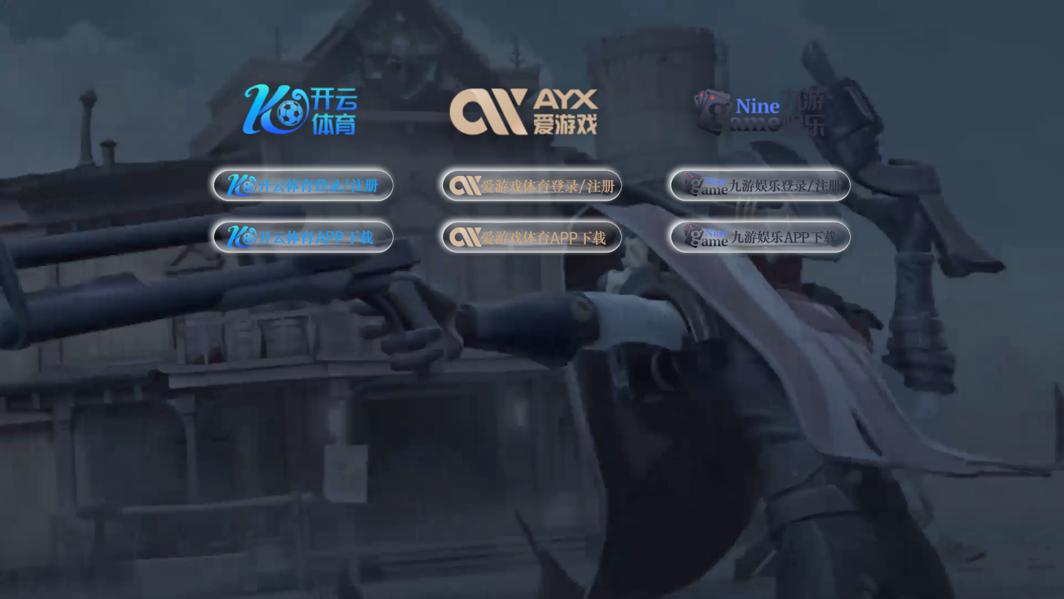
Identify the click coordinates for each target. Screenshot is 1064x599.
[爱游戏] (532, 107)
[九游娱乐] (760, 107)
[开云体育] (303, 107)
